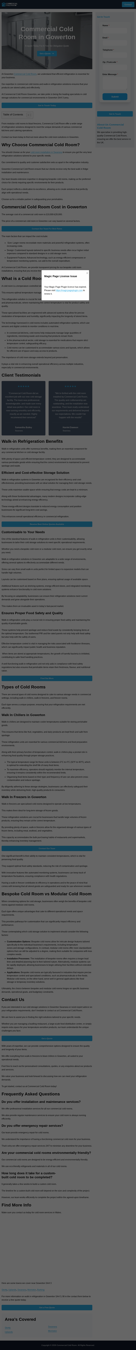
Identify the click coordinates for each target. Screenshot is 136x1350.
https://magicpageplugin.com (69, 290)
